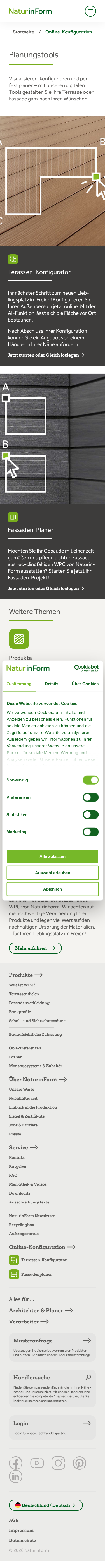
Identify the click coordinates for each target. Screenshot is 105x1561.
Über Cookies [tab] (85, 683)
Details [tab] (52, 683)
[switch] (91, 797)
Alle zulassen (52, 856)
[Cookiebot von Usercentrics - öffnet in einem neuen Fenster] (75, 668)
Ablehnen (52, 889)
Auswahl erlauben (52, 872)
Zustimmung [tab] (18, 683)
